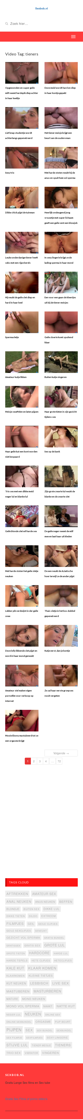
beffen (65, 901)
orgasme (43, 1022)
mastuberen (18, 991)
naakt (48, 1006)
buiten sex (31, 909)
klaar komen (42, 967)
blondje (13, 909)
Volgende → (61, 753)
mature (12, 999)
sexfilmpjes (34, 1037)
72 (59, 761)
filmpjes (15, 923)
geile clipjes (48, 923)
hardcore (39, 952)
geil (31, 924)
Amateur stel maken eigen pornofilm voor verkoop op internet (19, 695)
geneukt (41, 930)
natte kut (66, 1006)
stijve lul (17, 1044)
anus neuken (45, 902)
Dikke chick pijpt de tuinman (20, 212)
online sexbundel (18, 1021)
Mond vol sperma (22, 1006)
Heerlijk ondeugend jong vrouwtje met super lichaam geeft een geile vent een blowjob (61, 217)
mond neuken (33, 999)
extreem (48, 916)
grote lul (54, 944)
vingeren (50, 1053)
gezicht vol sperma (23, 937)
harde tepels (17, 960)
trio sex (13, 1053)
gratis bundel (54, 937)
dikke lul (52, 909)
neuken (33, 1014)
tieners (63, 1045)
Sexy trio (9, 172)
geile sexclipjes (18, 930)
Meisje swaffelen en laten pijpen (21, 411)
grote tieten (15, 953)
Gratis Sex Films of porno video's (26, 1099)
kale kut (15, 968)
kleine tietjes (41, 975)
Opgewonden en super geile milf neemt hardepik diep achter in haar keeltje (21, 92)
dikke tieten (15, 916)
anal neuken (18, 901)
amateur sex (44, 893)
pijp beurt (63, 1021)
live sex (60, 983)
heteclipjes (63, 960)
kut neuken (16, 983)
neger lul (13, 1014)
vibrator (31, 1053)
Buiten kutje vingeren (56, 377)
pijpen (14, 1030)
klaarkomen (15, 975)
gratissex (13, 945)
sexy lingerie (57, 1037)
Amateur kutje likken (16, 377)
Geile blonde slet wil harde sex (21, 531)
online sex (52, 1014)
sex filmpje (14, 1037)
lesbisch (39, 983)
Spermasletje (12, 337)
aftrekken (17, 893)
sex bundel (45, 1030)
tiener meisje (41, 1045)
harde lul (61, 953)
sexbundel (64, 1030)
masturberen (47, 991)
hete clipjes (41, 960)
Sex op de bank (52, 451)
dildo (33, 916)
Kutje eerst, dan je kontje (57, 650)
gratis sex (32, 945)
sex (29, 1030)
